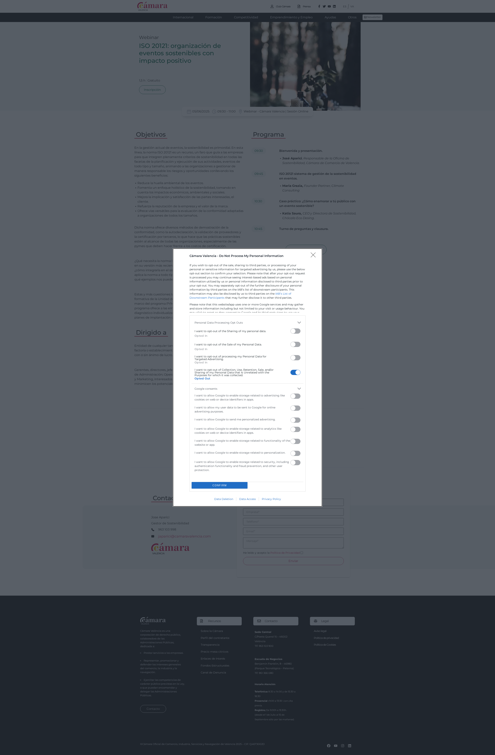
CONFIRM (220, 485)
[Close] (314, 256)
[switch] (295, 331)
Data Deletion (223, 499)
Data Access (247, 499)
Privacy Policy (271, 499)
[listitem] (247, 323)
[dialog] (247, 377)
